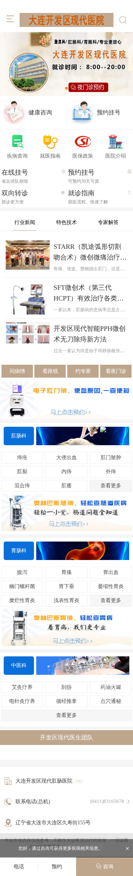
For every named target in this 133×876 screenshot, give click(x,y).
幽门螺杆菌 (22, 586)
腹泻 (22, 572)
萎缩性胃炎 (111, 586)
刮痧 (66, 687)
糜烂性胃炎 (22, 600)
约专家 (83, 371)
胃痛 (66, 572)
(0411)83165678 (107, 801)
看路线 (50, 371)
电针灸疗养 (22, 701)
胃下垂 (66, 586)
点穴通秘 (110, 701)
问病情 (17, 371)
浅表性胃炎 (66, 600)
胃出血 (111, 572)
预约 (57, 866)
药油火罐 (110, 687)
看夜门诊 (116, 371)
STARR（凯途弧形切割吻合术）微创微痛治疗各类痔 (90, 257)
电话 (19, 866)
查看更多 (110, 600)
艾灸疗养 (22, 687)
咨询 (107, 866)
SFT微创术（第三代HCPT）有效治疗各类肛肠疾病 (89, 298)
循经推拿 (66, 701)
